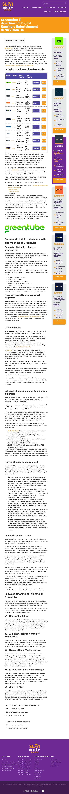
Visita (44, 82)
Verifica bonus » (59, 83)
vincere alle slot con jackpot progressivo (29, 317)
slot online (15, 170)
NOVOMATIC (8, 48)
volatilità (9, 350)
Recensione (36, 82)
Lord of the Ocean (13, 191)
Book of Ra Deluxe (13, 431)
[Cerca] (65, 3)
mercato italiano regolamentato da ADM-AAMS (19, 65)
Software (47, 12)
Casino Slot (61, 7)
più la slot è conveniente (23, 347)
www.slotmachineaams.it (16, 784)
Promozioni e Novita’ (60, 12)
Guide (24, 7)
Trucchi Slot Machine (36, 7)
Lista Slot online (50, 7)
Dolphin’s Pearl (12, 189)
